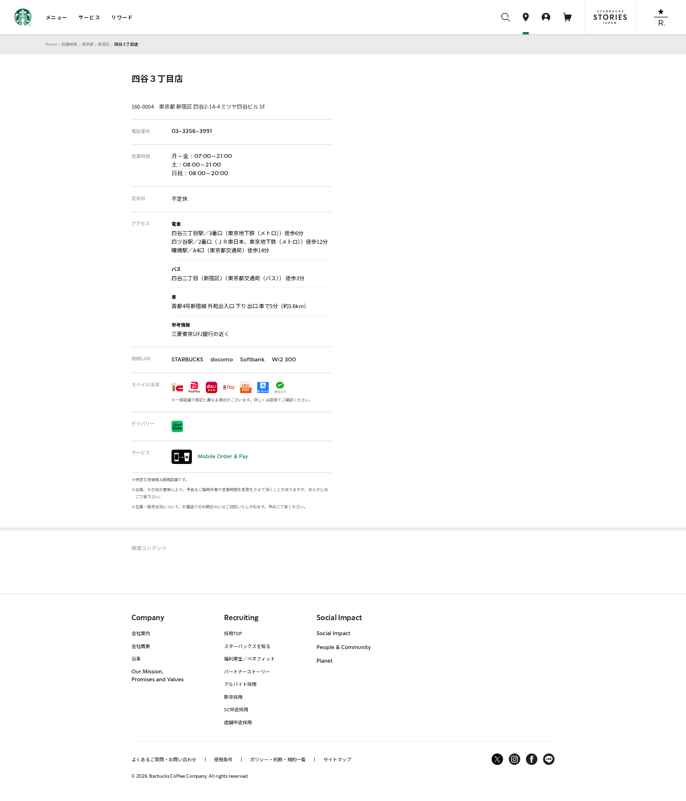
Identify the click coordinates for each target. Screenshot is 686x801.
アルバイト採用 (240, 684)
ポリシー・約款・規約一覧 (278, 759)
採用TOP (233, 633)
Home (51, 44)
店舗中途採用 (238, 722)
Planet (325, 661)
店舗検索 (69, 44)
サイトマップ (337, 759)
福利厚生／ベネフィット (249, 658)
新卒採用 (233, 696)
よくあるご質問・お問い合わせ (164, 759)
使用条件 (223, 759)
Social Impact (334, 633)
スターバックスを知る (247, 646)
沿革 (136, 658)
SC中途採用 (236, 709)
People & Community (344, 647)
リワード (122, 17)
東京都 (88, 44)
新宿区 (104, 44)
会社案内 (140, 633)
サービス (90, 17)
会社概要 (140, 646)
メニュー (57, 17)
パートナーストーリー (247, 671)
